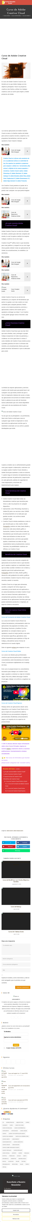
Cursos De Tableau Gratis (16, 932)
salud (21, 1164)
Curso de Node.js (16, 907)
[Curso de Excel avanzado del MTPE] (4, 1101)
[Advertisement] (16, 38)
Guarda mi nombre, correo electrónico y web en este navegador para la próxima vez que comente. (15, 980)
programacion (6, 1164)
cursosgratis (15, 1139)
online (17, 1161)
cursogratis (6, 1130)
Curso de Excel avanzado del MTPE (18, 1100)
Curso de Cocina (19, 1125)
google (19, 1155)
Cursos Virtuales (7, 1150)
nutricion (10, 1161)
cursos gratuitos (18, 1141)
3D (3, 1122)
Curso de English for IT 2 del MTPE (18, 1073)
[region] (16, 1208)
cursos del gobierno (8, 1136)
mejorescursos (22, 1158)
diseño (20, 1153)
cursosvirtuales (18, 1150)
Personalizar (16, 1214)
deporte (14, 1153)
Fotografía (6, 526)
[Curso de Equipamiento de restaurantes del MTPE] (4, 1087)
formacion (12, 1155)
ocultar (17, 769)
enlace (14, 647)
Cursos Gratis (10, 830)
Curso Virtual (6, 1153)
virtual (4, 1167)
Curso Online (23, 1130)
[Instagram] (19, 1017)
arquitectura (19, 1122)
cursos (4, 1133)
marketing (13, 1158)
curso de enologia (7, 1128)
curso (11, 1125)
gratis (21, 830)
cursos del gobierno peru (22, 1136)
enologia (26, 1153)
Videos (27, 1164)
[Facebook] (16, 1017)
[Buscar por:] (29, 2)
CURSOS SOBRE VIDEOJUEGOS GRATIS (11, 1147)
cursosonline (15, 1144)
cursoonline (14, 1130)
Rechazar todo (16, 1218)
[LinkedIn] (18, 1062)
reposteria (15, 1164)
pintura (23, 1161)
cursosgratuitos (7, 1141)
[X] (12, 1017)
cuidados (5, 1125)
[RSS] (23, 1062)
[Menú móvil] (27, 2)
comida (27, 1122)
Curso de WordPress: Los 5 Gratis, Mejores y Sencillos (16, 881)
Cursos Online (16, 830)
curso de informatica (19, 1128)
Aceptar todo (16, 1210)
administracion (10, 1122)
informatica (5, 1158)
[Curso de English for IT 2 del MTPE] (4, 1074)
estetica (5, 1155)
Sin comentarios (20, 1075)
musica (4, 1161)
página (9, 749)
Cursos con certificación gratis (17, 1133)
